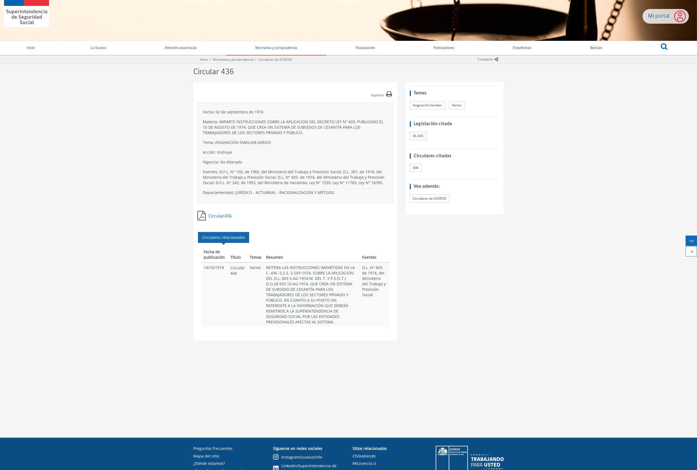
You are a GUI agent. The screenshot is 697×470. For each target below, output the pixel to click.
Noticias (596, 48)
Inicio (204, 59)
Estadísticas (522, 48)
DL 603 (418, 136)
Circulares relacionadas (223, 237)
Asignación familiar (427, 105)
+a (693, 242)
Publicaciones (443, 48)
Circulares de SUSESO (275, 59)
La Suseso (98, 48)
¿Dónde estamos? (209, 463)
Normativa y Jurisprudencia (233, 59)
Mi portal (659, 16)
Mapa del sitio (206, 456)
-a (693, 252)
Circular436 (220, 216)
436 (415, 167)
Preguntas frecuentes (213, 448)
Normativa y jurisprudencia (276, 48)
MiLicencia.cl (364, 463)
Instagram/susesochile (301, 457)
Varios (456, 105)
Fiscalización (365, 48)
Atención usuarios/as (181, 48)
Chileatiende (364, 456)
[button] (664, 48)
